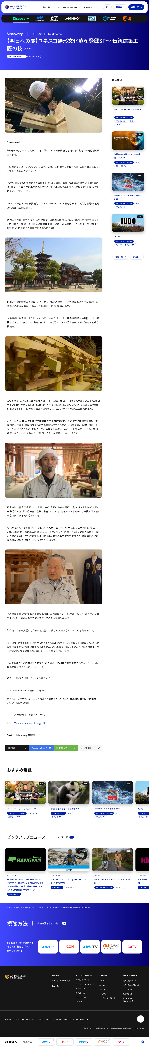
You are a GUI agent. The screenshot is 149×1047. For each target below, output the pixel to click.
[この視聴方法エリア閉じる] (143, 1042)
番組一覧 (46, 7)
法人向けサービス (91, 7)
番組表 (119, 7)
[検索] (107, 7)
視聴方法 (135, 7)
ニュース (56, 7)
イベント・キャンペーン (71, 7)
